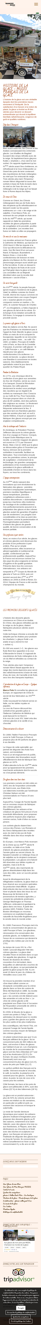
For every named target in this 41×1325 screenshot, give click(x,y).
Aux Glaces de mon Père (11, 1184)
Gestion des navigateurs (11, 1192)
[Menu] (35, 4)
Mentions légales (9, 1209)
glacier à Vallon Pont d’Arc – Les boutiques (18, 1195)
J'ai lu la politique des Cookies (21, 1321)
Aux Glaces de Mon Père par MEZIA (17, 1186)
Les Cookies (7, 1206)
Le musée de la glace (10, 1203)
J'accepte (21, 1308)
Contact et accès (9, 1189)
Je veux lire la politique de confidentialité (20, 1312)
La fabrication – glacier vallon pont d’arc (17, 1200)
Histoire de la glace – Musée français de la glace (20, 1198)
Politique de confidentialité (12, 1212)
